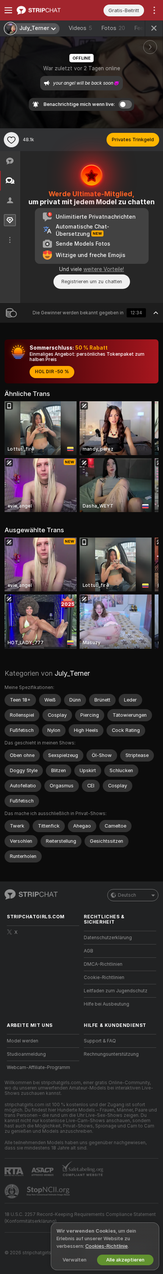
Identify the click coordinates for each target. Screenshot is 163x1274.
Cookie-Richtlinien (104, 977)
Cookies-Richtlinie (106, 1246)
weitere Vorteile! (103, 269)
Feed (140, 28)
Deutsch (127, 895)
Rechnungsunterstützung (111, 1054)
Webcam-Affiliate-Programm (38, 1067)
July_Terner (72, 673)
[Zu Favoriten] (11, 139)
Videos (80, 28)
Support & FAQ (100, 1041)
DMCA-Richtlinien (103, 964)
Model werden (22, 1041)
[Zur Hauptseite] (49, 10)
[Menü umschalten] (8, 10)
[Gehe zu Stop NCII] (49, 1191)
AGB (88, 951)
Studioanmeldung (26, 1054)
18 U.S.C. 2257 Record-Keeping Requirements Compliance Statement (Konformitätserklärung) (80, 1218)
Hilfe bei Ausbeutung (106, 1004)
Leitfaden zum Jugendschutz (115, 990)
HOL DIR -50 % (52, 371)
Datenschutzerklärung (108, 937)
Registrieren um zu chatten (91, 281)
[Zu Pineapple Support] (12, 1191)
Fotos (113, 28)
